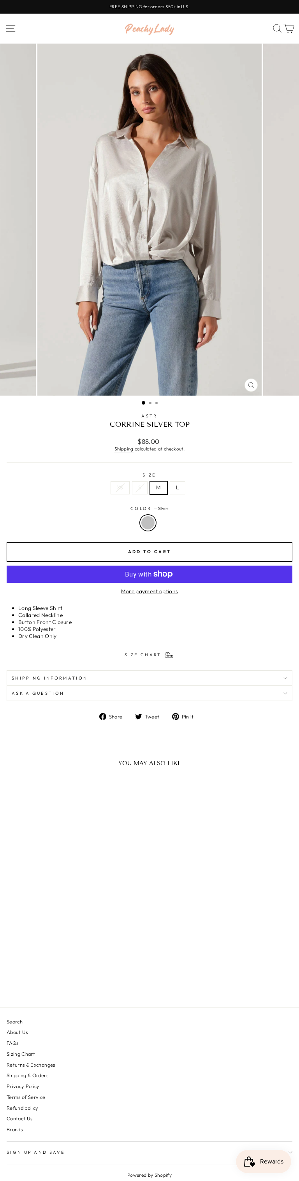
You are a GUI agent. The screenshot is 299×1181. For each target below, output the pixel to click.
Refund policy (23, 1108)
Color (149, 508)
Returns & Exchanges (31, 1065)
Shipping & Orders (27, 1075)
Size (149, 475)
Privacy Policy (23, 1086)
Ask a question (38, 693)
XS (120, 487)
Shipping (124, 449)
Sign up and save (36, 1152)
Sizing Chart (21, 1054)
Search (15, 1021)
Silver (148, 523)
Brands (15, 1129)
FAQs (12, 1043)
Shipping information (50, 678)
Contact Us (19, 1118)
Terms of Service (26, 1097)
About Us (17, 1032)
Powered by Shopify (149, 1175)
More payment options (149, 591)
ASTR (149, 416)
